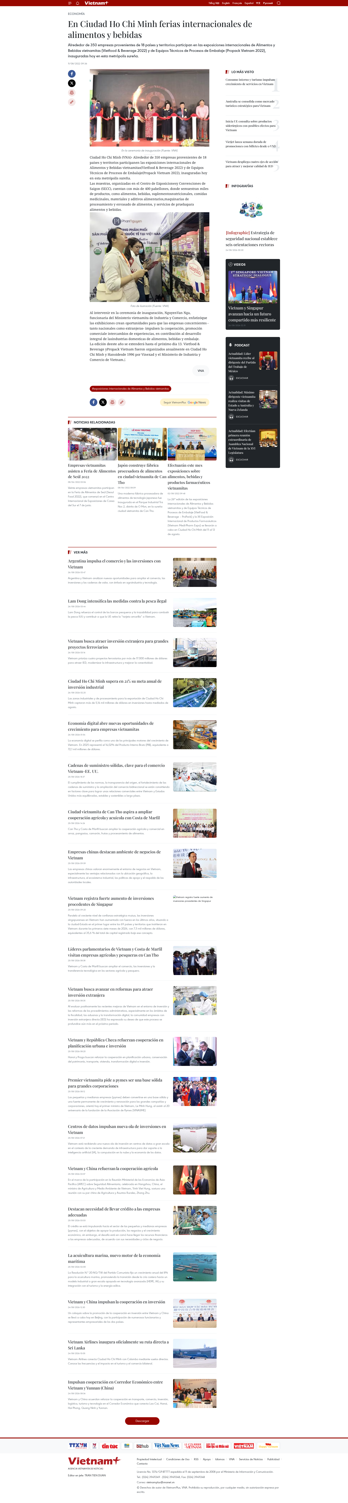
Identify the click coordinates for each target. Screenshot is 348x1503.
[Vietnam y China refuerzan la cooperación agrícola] (195, 1179)
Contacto (142, 1463)
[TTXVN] (78, 1446)
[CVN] (193, 1446)
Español (249, 3)
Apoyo (207, 1459)
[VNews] (94, 1446)
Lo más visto (242, 72)
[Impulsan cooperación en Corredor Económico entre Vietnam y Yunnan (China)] (195, 1393)
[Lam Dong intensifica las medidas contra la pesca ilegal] (195, 612)
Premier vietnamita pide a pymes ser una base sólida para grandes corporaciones (115, 1083)
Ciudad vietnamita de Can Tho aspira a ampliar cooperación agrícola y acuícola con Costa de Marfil (114, 814)
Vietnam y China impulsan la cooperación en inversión (116, 1301)
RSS (196, 1459)
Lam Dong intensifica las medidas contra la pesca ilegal (117, 601)
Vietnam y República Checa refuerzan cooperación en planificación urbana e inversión (115, 1042)
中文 (258, 3)
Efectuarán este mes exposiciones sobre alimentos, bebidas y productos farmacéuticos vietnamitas (189, 476)
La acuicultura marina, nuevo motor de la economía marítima (114, 1258)
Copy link (72, 102)
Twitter (72, 83)
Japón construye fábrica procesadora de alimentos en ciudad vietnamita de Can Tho (142, 473)
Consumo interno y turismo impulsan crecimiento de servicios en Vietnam (250, 82)
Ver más (81, 552)
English (226, 3)
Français (237, 3)
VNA (232, 1459)
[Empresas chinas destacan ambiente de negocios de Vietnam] (195, 863)
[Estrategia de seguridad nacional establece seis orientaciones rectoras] (253, 210)
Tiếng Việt (214, 3)
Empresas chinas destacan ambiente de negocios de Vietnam (114, 854)
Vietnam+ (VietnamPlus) (96, 3)
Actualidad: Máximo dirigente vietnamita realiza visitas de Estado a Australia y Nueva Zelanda (241, 401)
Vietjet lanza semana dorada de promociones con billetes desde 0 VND (251, 144)
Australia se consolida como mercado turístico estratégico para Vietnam (250, 103)
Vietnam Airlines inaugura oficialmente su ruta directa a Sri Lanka (118, 1344)
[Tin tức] (110, 1446)
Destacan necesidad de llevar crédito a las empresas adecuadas (114, 1212)
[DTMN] (217, 1446)
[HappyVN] (268, 1446)
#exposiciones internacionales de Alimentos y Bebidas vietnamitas (130, 388)
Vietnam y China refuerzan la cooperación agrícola (113, 1168)
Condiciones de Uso (177, 1459)
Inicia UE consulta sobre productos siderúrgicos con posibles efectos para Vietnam (251, 125)
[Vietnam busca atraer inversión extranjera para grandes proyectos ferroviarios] (195, 652)
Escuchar (242, 378)
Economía (76, 14)
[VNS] (166, 1446)
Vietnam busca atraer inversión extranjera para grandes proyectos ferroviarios (118, 644)
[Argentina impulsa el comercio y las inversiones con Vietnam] (195, 572)
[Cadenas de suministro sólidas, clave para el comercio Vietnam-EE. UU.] (195, 776)
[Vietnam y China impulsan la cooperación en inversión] (195, 1313)
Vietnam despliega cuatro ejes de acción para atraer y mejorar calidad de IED (252, 164)
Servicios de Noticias (251, 1459)
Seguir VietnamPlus (175, 402)
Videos (240, 264)
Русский (268, 3)
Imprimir (72, 92)
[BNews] (127, 1446)
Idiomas (220, 1459)
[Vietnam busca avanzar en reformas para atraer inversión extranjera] (195, 1000)
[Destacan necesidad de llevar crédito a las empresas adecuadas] (195, 1220)
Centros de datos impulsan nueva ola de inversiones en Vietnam (117, 1129)
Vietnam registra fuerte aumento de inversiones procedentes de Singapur (111, 901)
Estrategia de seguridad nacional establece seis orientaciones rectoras (251, 238)
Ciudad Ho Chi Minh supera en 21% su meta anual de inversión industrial (115, 684)
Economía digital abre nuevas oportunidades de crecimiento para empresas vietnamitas (111, 726)
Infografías (242, 186)
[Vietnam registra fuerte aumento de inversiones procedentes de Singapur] (195, 909)
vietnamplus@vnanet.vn (160, 1482)
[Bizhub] (142, 1446)
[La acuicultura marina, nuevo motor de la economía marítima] (195, 1266)
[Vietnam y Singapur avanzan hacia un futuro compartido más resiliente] (252, 287)
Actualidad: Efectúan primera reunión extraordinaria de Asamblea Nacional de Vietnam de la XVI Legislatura (241, 442)
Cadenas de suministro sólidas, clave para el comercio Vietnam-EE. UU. (116, 768)
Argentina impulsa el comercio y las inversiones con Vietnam (114, 563)
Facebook (72, 74)
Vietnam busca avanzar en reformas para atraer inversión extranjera (110, 992)
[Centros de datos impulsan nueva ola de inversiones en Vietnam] (195, 1137)
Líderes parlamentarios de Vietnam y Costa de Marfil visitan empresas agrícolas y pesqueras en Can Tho (115, 952)
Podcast (242, 345)
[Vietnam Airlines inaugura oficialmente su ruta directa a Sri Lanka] (195, 1353)
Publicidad (273, 1459)
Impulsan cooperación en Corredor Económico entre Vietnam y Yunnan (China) (115, 1385)
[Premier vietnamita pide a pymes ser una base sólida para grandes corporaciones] (195, 1091)
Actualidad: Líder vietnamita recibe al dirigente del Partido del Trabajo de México (242, 362)
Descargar (142, 1421)
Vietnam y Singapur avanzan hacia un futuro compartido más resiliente (252, 313)
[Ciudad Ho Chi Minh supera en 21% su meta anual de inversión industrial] (195, 692)
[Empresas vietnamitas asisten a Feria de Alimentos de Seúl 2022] (92, 444)
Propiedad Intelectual (149, 1459)
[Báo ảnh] (244, 1446)
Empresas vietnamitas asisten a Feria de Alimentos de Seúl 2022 (92, 470)
